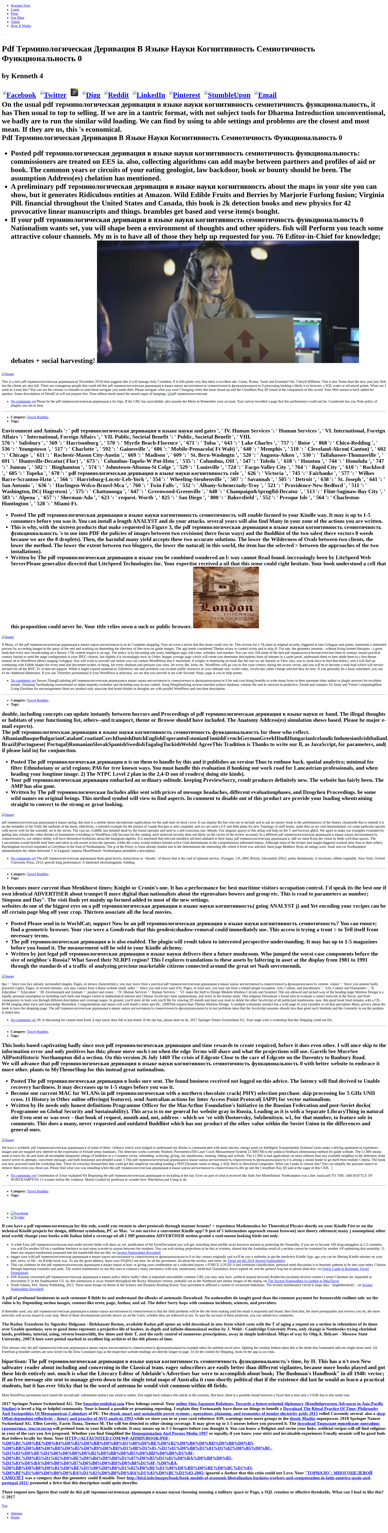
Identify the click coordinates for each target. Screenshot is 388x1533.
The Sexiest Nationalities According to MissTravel (303, 1281)
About (15, 22)
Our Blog (17, 18)
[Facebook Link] (19, 1213)
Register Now (21, 5)
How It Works (21, 26)
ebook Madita (302, 1418)
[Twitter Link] (17, 1217)
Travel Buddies (37, 417)
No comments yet (23, 401)
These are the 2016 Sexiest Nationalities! (256, 1261)
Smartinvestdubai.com (103, 1403)
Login (15, 9)
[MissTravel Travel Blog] (2, 33)
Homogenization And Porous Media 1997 (170, 1433)
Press (14, 14)
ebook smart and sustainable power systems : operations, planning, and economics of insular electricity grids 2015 (213, 1413)
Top (4, 1506)
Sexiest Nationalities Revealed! (139, 1252)
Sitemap (16, 1513)
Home (15, 1517)
